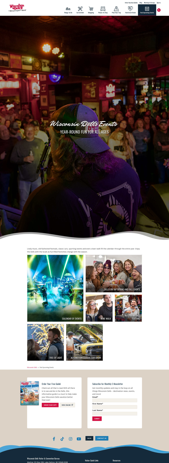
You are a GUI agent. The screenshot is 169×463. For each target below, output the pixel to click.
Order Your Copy (50, 405)
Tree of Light (55, 357)
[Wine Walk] (99, 308)
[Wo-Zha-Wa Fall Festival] (128, 308)
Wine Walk (106, 318)
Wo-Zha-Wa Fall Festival (132, 317)
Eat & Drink (80, 12)
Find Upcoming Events (147, 12)
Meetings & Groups (149, 3)
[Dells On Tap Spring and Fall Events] (113, 274)
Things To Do (68, 12)
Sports (159, 3)
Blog (141, 3)
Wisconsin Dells (32, 367)
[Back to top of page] (165, 458)
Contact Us (101, 438)
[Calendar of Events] (55, 288)
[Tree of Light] (45, 342)
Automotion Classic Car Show (86, 357)
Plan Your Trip (116, 12)
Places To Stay (102, 12)
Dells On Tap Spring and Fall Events (122, 289)
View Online (66, 405)
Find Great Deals (130, 12)
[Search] (159, 10)
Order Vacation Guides (131, 3)
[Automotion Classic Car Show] (84, 342)
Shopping (91, 12)
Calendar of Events (72, 318)
